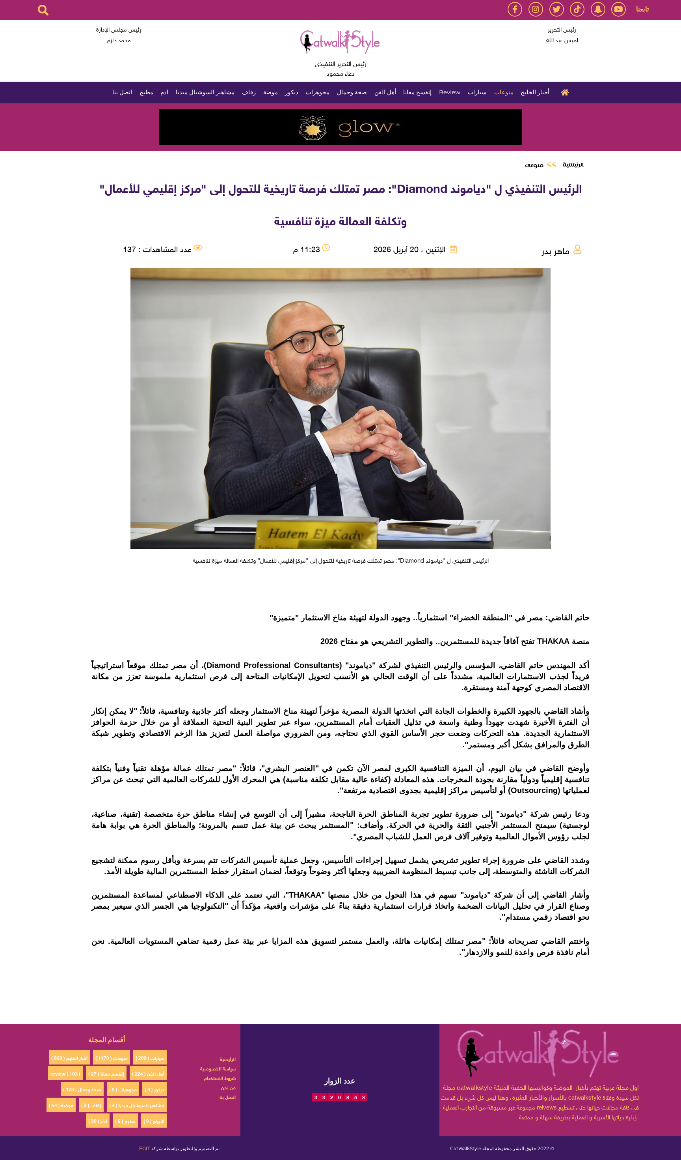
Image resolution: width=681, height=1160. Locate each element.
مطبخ (146, 92)
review (449, 92)
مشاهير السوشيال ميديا (205, 92)
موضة (270, 92)
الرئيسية (563, 91)
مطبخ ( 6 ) (125, 1120)
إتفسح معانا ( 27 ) (106, 1073)
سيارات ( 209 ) (150, 1057)
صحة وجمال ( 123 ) (82, 1089)
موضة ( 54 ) (61, 1104)
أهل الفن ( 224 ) (148, 1073)
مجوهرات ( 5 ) (123, 1089)
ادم (164, 92)
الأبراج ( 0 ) (153, 1120)
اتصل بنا (122, 92)
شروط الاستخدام (220, 1077)
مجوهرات (317, 92)
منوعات (504, 92)
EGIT (144, 1148)
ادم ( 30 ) (97, 1120)
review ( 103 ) (65, 1073)
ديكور (291, 92)
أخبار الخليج (535, 92)
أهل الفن (385, 92)
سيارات (477, 92)
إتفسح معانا (417, 92)
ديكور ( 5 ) (154, 1089)
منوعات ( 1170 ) (111, 1057)
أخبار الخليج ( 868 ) (69, 1057)
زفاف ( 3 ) (91, 1104)
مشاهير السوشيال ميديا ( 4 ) (136, 1104)
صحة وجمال (352, 92)
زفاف (249, 92)
